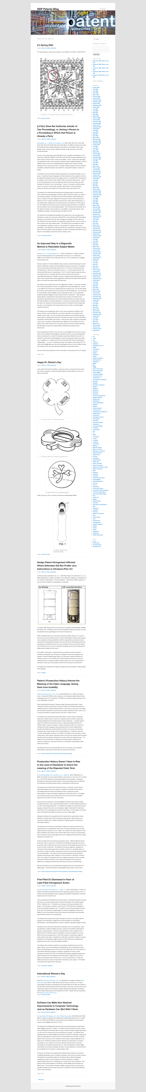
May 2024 (95, 134)
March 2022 (96, 166)
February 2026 (96, 96)
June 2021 (95, 182)
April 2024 (95, 135)
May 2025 (95, 112)
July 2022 (95, 160)
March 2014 (96, 323)
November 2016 (97, 275)
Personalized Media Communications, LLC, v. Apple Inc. (54, 775)
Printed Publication (98, 481)
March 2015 (96, 309)
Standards (95, 510)
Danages (95, 383)
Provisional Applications (99, 492)
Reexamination (97, 501)
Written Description (98, 535)
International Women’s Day (51, 973)
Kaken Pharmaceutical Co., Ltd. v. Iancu (48, 694)
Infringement (96, 419)
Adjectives (95, 344)
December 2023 (97, 141)
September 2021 (97, 177)
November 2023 (97, 143)
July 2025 (95, 109)
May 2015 (95, 305)
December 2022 (97, 157)
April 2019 (95, 223)
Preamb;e (95, 474)
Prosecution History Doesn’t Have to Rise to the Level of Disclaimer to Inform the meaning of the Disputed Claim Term (58, 765)
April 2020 (95, 203)
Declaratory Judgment (47, 965)
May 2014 (95, 321)
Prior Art (95, 483)
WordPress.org (97, 546)
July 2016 (95, 282)
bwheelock (53, 48)
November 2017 (97, 253)
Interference (96, 424)
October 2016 (96, 277)
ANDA (94, 347)
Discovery (95, 394)
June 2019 (95, 219)
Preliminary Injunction (99, 477)
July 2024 (95, 130)
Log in (94, 541)
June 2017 (95, 262)
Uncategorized (96, 522)
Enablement (96, 401)
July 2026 (95, 89)
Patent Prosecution (98, 465)
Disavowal (95, 390)
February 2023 (96, 153)
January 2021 (96, 189)
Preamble (95, 476)
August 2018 (96, 237)
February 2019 (96, 227)
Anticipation (96, 349)
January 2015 (96, 311)
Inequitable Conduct (98, 417)
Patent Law (96, 461)
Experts (95, 406)
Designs (44, 672)
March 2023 (96, 152)
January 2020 (96, 209)
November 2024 (97, 123)
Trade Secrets (96, 520)
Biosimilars (96, 361)
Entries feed (96, 543)
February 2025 (96, 118)
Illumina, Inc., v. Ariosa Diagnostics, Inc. (49, 253)
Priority (95, 485)
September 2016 (97, 278)
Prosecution (54, 753)
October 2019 (96, 214)
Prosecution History (63, 871)
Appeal (95, 353)
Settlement (96, 508)
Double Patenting (97, 397)
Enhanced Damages (98, 402)
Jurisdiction (96, 436)
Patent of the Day (46, 118)
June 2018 (95, 241)
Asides (94, 356)
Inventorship (96, 429)
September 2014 (97, 314)
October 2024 (96, 125)
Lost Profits (96, 444)
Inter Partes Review (46, 235)
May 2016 (95, 286)
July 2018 (95, 239)
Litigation (95, 442)
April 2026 (95, 93)
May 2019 (95, 221)
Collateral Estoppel (98, 374)
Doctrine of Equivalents (99, 395)
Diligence (95, 388)
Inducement (96, 415)
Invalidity (95, 428)
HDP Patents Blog (48, 9)
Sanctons (95, 503)
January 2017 (96, 271)
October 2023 (96, 144)
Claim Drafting (96, 372)
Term (94, 519)
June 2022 (95, 162)
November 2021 (97, 173)
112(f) (94, 338)
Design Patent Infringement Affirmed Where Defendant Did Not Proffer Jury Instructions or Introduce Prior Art (57, 565)
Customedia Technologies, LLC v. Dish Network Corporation (55, 1016)
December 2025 (97, 100)
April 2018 (95, 244)
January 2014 (96, 327)
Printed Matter (96, 479)
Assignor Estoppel (98, 358)
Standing (95, 511)
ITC (94, 433)
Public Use (96, 497)
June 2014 (95, 319)
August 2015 (96, 300)
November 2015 (97, 296)
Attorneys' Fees (97, 360)
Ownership (96, 458)
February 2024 (96, 139)
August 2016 (96, 280)
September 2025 (97, 105)
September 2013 (97, 328)
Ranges (95, 499)
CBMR (94, 367)
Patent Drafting (97, 460)
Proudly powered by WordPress (73, 1086)
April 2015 (95, 307)
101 (43, 354)
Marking (95, 445)
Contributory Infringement (100, 379)
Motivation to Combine (99, 451)
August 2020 (96, 196)
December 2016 (97, 273)
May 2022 (95, 164)
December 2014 (97, 312)
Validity (95, 528)
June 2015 (95, 303)
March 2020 (96, 205)
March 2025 (96, 116)
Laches (95, 438)
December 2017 (97, 252)
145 (94, 340)
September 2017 (97, 257)
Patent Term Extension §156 (100, 467)
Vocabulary (96, 531)
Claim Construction (46, 753)
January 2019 (96, 228)
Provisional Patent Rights (99, 494)
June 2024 (95, 132)
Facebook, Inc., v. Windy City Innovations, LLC (51, 143)
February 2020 (96, 207)
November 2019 (97, 212)
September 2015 (97, 298)
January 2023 (96, 155)
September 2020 (97, 194)
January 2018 (96, 250)
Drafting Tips (96, 399)
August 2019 (96, 218)
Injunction (95, 420)
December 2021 (97, 171)
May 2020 (95, 202)
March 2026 (96, 94)
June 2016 (95, 284)
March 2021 (96, 187)
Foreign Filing (96, 410)
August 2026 (96, 87)
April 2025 (95, 114)
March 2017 (96, 268)
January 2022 (96, 169)
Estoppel (95, 404)
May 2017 (95, 264)
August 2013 (96, 330)
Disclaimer (96, 392)
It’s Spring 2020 (45, 45)
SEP (94, 506)
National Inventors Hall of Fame (47, 993)
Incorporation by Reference (100, 411)
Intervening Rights (98, 426)
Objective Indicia (97, 453)
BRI (94, 365)
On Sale (95, 456)
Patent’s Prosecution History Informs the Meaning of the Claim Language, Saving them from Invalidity (58, 684)
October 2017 (96, 255)
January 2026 (96, 98)
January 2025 (96, 119)
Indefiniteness (96, 413)
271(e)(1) (95, 342)
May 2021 (95, 184)
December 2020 (97, 191)
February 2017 (96, 269)
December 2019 (97, 211)
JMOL (94, 435)
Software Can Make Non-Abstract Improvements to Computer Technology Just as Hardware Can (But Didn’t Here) (57, 1006)
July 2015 (95, 302)
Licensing (95, 440)
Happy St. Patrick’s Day (49, 362)
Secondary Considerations (100, 504)
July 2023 (95, 146)
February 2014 (96, 325)
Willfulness (96, 533)
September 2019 (97, 216)
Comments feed (97, 544)
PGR (94, 470)
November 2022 (97, 159)
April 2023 (95, 150)
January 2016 (96, 293)
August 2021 (96, 178)
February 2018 (96, 248)
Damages (95, 381)
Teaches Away (96, 517)
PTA (94, 495)
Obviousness (96, 454)
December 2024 (97, 121)
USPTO (95, 526)
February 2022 (96, 168)
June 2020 (95, 200)
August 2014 (96, 316)
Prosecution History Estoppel (65, 753)
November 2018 (97, 232)
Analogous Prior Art (98, 345)
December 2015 (97, 295)
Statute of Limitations (98, 513)
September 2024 (97, 127)
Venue (94, 529)
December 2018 (97, 230)
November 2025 (97, 102)
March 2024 (96, 137)
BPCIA (94, 363)
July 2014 (95, 318)
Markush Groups (97, 447)
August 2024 (96, 128)
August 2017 (96, 259)
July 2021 (95, 180)
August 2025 (96, 107)
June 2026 (95, 91)
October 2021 (96, 175)
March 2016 (96, 289)
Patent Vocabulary (97, 469)
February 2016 (96, 291)
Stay (94, 515)
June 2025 (95, 111)
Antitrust (95, 351)
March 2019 (96, 225)
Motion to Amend (97, 449)
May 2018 (95, 243)
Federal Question (97, 408)
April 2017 (95, 266)
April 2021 (95, 186)
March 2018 (96, 246)
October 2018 (96, 234)
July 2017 (95, 261)
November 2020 (97, 193)
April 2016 (95, 287)
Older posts (40, 1079)
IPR (94, 431)
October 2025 (96, 103)
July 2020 (95, 198)
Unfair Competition (98, 524)
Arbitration (96, 354)
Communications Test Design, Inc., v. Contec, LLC (52, 889)
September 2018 (97, 235)
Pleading (95, 472)
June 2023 (95, 148)
